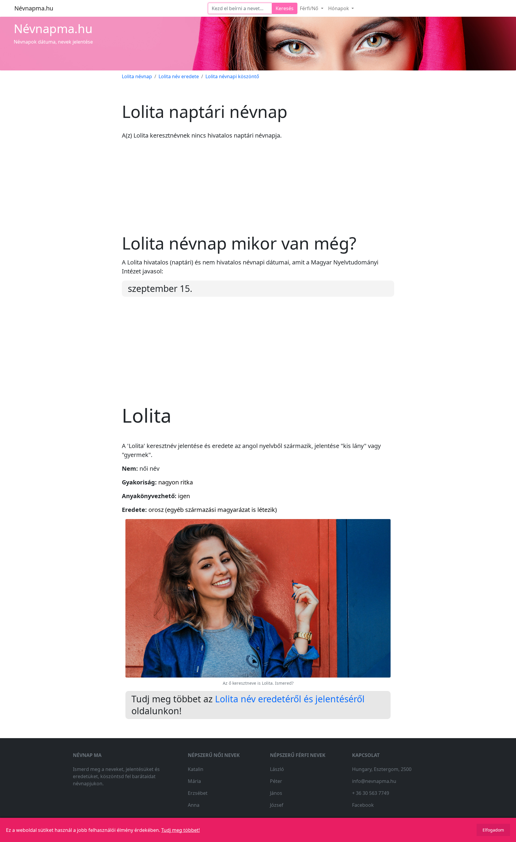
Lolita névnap (137, 76)
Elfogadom (493, 830)
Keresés (285, 8)
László (277, 769)
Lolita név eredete (179, 76)
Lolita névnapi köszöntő (232, 76)
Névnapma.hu (33, 8)
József (276, 805)
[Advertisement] (258, 191)
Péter (276, 781)
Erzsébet (198, 793)
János (276, 793)
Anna (193, 805)
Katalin (195, 769)
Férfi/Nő (310, 8)
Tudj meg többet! (180, 830)
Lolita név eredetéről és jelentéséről (290, 699)
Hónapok (339, 8)
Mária (194, 781)
